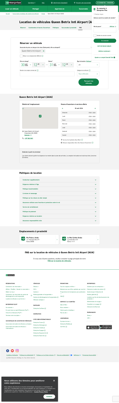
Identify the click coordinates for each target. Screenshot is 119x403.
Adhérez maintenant (104, 51)
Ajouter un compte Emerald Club (104, 57)
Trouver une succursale (83, 3)
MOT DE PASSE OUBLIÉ (104, 46)
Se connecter (105, 41)
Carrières (32, 3)
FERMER (49, 396)
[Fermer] (54, 381)
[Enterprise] (13, 2)
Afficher (112, 26)
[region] (29, 389)
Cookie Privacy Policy (41, 392)
